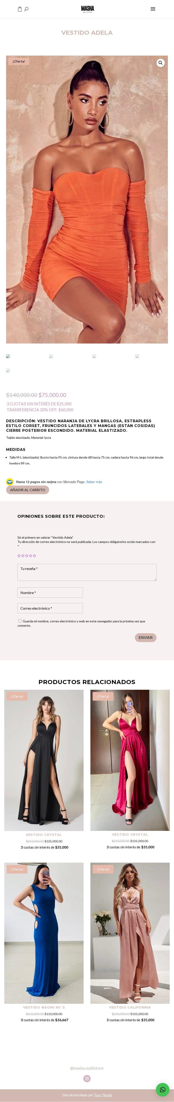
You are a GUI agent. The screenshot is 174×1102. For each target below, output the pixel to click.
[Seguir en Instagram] (87, 1078)
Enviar (146, 638)
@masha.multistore (87, 1068)
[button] (162, 1090)
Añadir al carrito (27, 490)
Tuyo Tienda (103, 1095)
